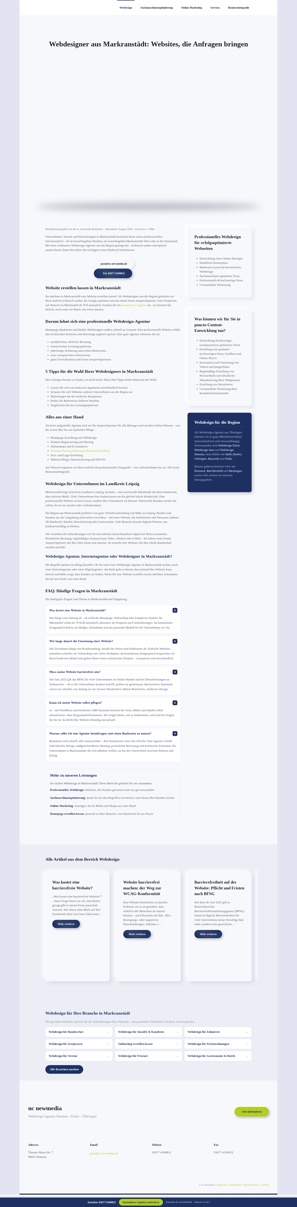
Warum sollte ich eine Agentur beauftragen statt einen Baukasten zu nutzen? (100, 733)
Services (215, 7)
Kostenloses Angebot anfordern (141, 1202)
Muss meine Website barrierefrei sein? (75, 672)
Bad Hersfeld (215, 471)
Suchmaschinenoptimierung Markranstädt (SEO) (80, 450)
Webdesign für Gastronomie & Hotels (218, 1056)
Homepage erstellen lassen (67, 813)
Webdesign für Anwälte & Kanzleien (148, 1032)
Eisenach (199, 471)
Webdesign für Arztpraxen (79, 1044)
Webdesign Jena (204, 450)
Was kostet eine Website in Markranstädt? (77, 610)
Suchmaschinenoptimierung (156, 7)
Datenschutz (235, 1185)
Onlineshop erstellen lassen (148, 1044)
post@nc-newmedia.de (114, 263)
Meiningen (235, 471)
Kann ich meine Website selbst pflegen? (75, 702)
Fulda (228, 458)
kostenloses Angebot (134, 305)
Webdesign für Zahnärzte (218, 1032)
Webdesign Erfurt (229, 445)
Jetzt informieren (252, 1111)
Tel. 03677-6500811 (114, 273)
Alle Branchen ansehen (64, 1069)
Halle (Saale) (233, 454)
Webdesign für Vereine (79, 1056)
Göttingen (200, 458)
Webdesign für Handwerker (79, 1032)
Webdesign (125, 7)
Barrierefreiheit (251, 1185)
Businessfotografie (238, 7)
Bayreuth (213, 458)
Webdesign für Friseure (148, 1056)
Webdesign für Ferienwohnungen (218, 1044)
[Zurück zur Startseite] (70, 7)
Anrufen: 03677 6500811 (101, 1202)
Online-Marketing (191, 7)
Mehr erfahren (66, 924)
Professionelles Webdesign (67, 790)
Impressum (222, 1185)
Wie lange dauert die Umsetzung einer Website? (81, 641)
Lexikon (265, 1185)
